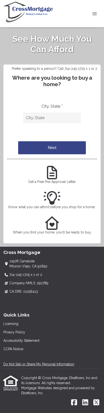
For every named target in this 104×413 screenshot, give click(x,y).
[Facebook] (74, 402)
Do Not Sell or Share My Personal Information (38, 364)
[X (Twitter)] (96, 402)
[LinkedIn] (85, 402)
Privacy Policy (14, 332)
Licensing (10, 324)
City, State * (52, 106)
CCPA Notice (13, 349)
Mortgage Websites (37, 388)
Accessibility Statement (21, 340)
